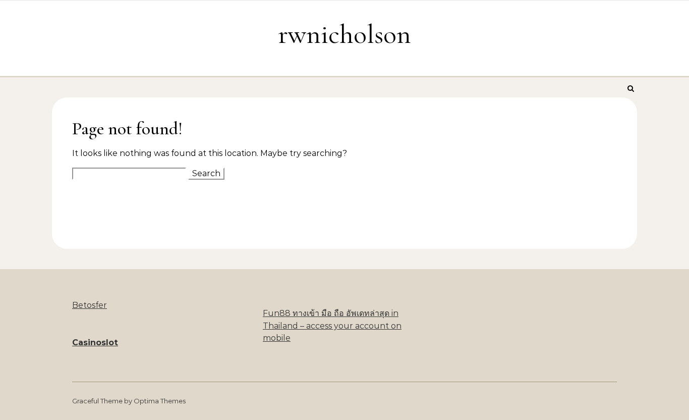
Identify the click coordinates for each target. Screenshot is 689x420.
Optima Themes (160, 401)
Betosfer (89, 305)
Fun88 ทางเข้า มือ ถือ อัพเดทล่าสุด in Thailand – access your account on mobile (332, 325)
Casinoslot (95, 342)
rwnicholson (344, 34)
